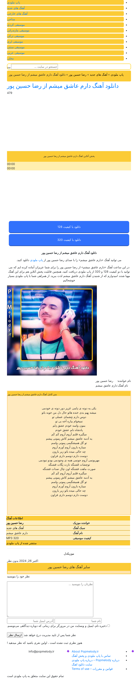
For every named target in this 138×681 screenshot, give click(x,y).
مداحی (11, 19)
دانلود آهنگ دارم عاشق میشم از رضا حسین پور (63, 85)
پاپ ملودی (13, 2)
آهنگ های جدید (16, 8)
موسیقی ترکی (15, 36)
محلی (10, 58)
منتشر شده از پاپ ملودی (21, 543)
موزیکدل (69, 553)
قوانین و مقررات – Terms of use (92, 669)
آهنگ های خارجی (17, 13)
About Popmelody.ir (85, 651)
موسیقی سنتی (16, 47)
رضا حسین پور (77, 74)
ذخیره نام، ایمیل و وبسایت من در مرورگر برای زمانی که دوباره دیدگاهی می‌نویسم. (57, 626)
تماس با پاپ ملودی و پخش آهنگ (91, 656)
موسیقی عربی (16, 53)
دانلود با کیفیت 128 (69, 227)
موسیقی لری (15, 41)
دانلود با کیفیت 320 (69, 240)
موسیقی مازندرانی (18, 30)
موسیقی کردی (16, 25)
